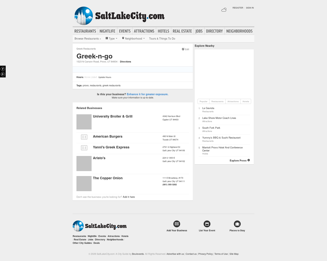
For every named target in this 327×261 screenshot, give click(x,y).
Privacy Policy (205, 253)
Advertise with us (175, 253)
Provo (86, 85)
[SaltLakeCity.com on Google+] (3, 74)
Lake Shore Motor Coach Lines (219, 118)
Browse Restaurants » (88, 38)
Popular (203, 101)
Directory (215, 31)
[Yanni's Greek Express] (84, 147)
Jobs (199, 31)
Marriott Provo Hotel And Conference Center (222, 149)
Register (238, 7)
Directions (125, 61)
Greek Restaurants (86, 48)
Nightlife (107, 31)
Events (124, 31)
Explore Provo (238, 160)
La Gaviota (208, 108)
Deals (96, 243)
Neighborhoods (239, 31)
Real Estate (182, 31)
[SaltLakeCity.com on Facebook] (3, 69)
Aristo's (99, 157)
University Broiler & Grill (112, 116)
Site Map (234, 253)
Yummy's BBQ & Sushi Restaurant (221, 137)
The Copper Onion (108, 177)
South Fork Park (211, 127)
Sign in (250, 7)
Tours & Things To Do (162, 38)
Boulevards (138, 253)
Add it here (129, 197)
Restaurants (85, 31)
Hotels (163, 31)
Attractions (144, 31)
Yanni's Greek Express (111, 147)
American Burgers (107, 136)
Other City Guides (82, 243)
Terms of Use (221, 253)
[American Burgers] (84, 137)
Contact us (191, 253)
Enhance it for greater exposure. (147, 94)
